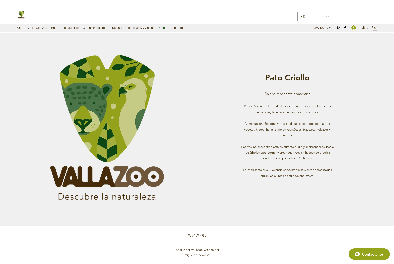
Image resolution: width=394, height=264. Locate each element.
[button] (374, 28)
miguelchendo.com (197, 255)
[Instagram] (339, 28)
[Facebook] (345, 28)
